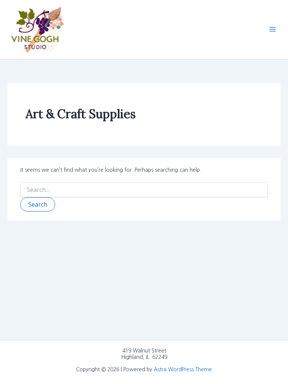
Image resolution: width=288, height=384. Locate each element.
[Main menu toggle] (272, 29)
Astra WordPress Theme (183, 369)
